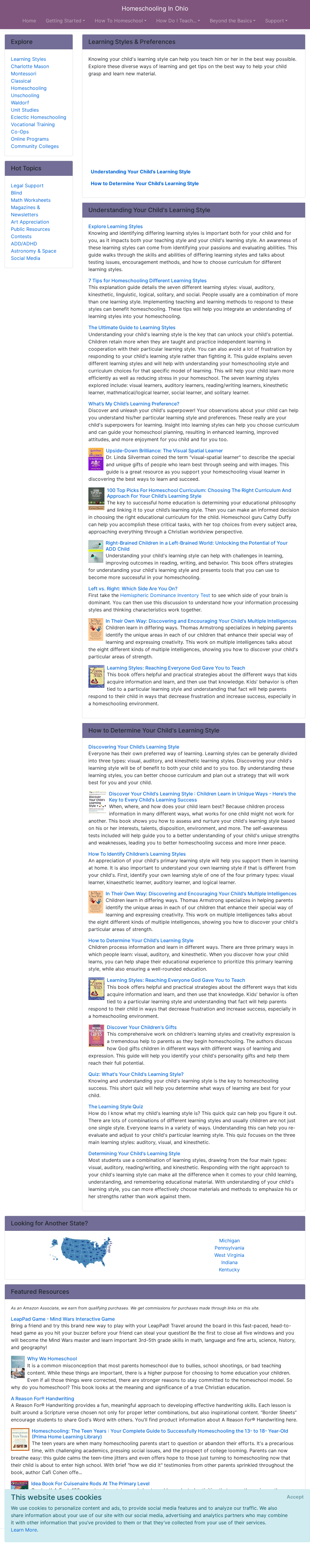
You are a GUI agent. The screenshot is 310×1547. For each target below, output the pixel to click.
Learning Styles (28, 59)
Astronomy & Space (33, 251)
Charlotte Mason (30, 66)
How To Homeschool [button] (119, 21)
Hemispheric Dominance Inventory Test (165, 595)
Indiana (229, 1262)
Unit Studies (25, 110)
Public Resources (30, 229)
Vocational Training (33, 124)
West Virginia (229, 1255)
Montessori (23, 73)
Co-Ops (20, 132)
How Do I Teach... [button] (176, 21)
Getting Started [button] (63, 21)
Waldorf (20, 103)
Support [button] (274, 21)
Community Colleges (35, 146)
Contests (21, 236)
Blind (16, 193)
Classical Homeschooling (29, 84)
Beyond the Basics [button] (231, 21)
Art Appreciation (30, 222)
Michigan (229, 1240)
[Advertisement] (193, 122)
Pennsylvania (229, 1248)
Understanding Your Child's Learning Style (141, 172)
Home (29, 21)
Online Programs (30, 139)
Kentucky (229, 1270)
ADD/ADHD (24, 244)
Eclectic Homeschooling (38, 117)
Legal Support (27, 185)
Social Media (25, 258)
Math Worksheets (31, 200)
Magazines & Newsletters (25, 211)
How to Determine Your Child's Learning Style (145, 183)
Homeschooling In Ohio (155, 8)
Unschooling (25, 95)
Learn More (24, 1530)
